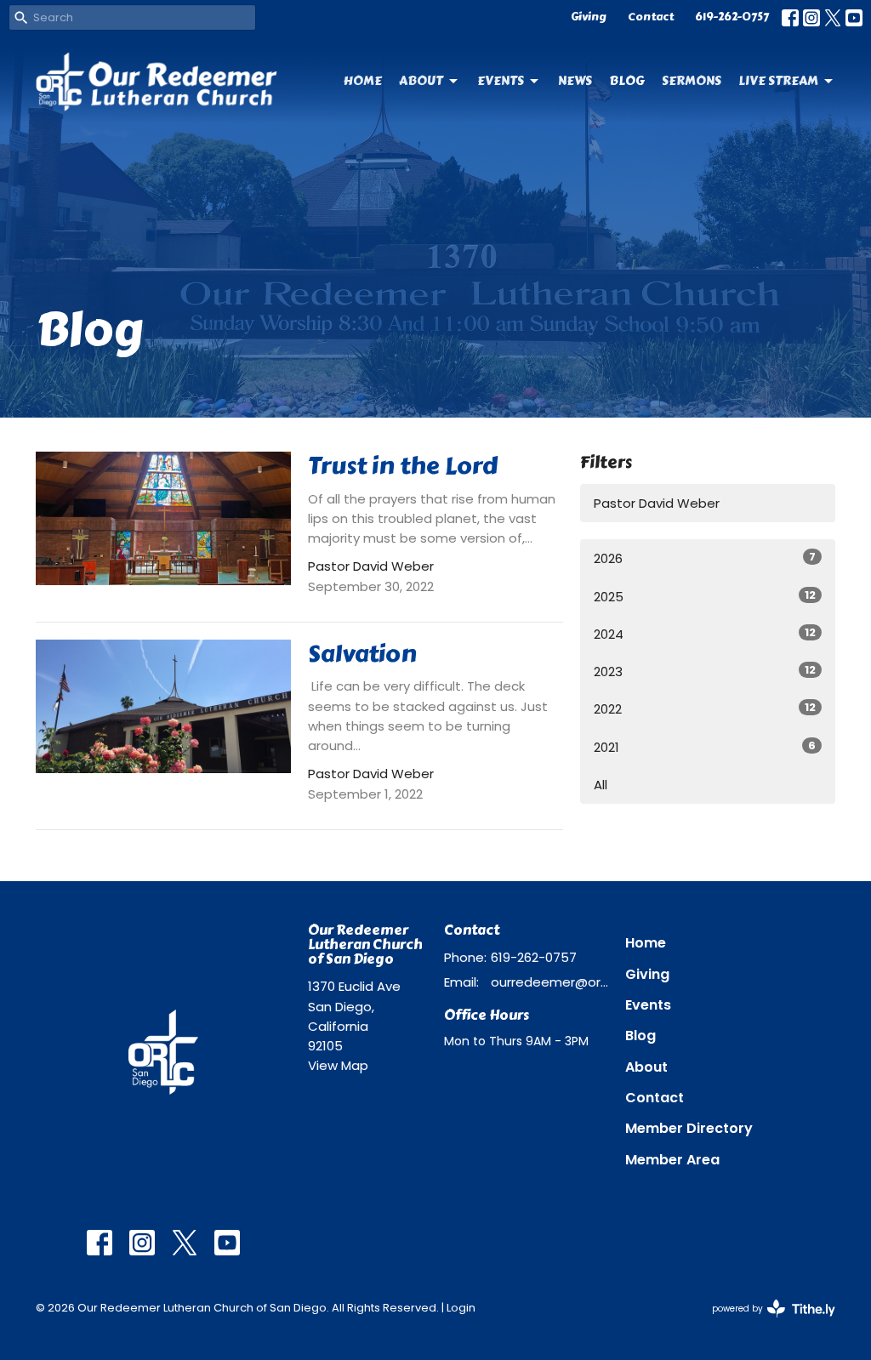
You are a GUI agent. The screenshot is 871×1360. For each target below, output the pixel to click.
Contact (651, 17)
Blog (627, 81)
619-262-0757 (732, 17)
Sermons (691, 81)
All (600, 785)
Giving (588, 17)
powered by (765, 1322)
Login (461, 1308)
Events (500, 81)
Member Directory (689, 1128)
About (421, 81)
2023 (705, 671)
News (575, 81)
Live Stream (778, 81)
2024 (705, 633)
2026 (705, 558)
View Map (338, 1065)
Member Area (672, 1159)
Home (363, 81)
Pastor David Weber (657, 503)
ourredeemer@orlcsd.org (549, 982)
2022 (705, 708)
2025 (705, 596)
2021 (705, 746)
